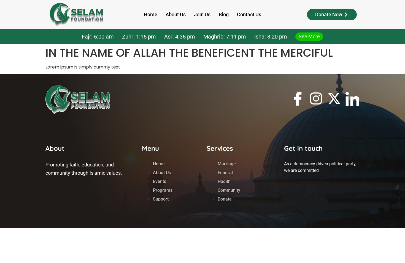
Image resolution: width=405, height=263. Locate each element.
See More (309, 36)
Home (150, 14)
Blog (224, 14)
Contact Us (249, 14)
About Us (176, 14)
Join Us (202, 14)
